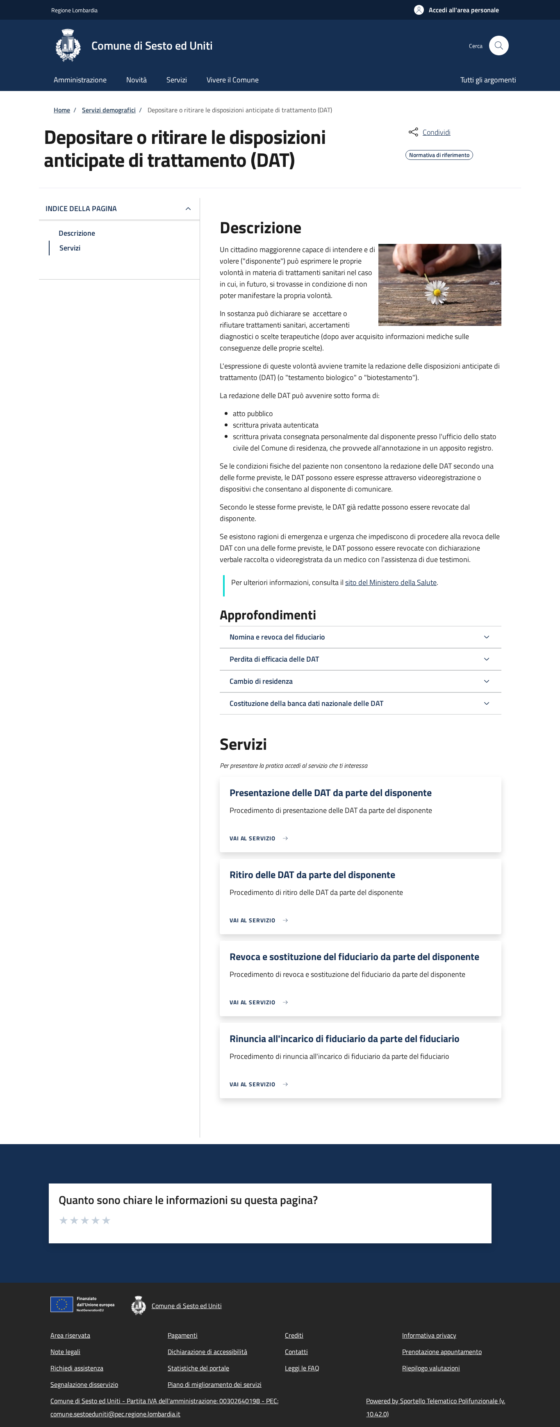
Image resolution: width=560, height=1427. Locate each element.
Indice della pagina (81, 208)
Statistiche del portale (198, 1368)
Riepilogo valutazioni (431, 1368)
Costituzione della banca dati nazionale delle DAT (306, 703)
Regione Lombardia (74, 10)
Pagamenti (183, 1335)
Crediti (294, 1335)
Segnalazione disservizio (84, 1384)
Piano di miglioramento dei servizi (215, 1384)
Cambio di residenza (261, 681)
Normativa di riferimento (439, 153)
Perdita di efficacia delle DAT (274, 659)
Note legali (65, 1351)
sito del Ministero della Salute (391, 582)
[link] (261, 838)
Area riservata (70, 1335)
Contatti (296, 1351)
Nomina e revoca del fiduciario (277, 636)
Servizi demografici (109, 110)
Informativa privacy (429, 1335)
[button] (456, 10)
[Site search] (499, 45)
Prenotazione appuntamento (442, 1351)
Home (62, 110)
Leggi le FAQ (302, 1368)
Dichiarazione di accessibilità (207, 1351)
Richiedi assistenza (76, 1368)
